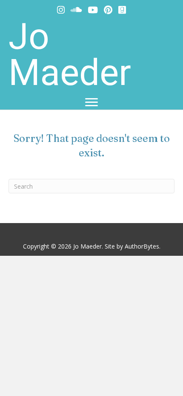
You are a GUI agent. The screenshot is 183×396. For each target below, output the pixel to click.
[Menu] (91, 102)
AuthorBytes (142, 246)
